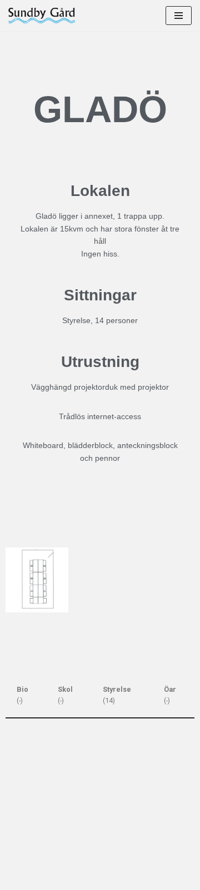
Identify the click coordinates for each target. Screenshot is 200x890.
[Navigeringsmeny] (179, 15)
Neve (17, 879)
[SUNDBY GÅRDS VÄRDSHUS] (41, 15)
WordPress (84, 879)
